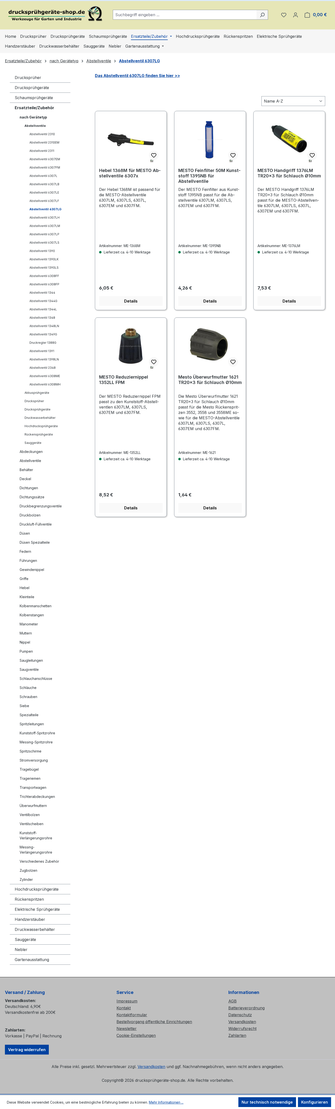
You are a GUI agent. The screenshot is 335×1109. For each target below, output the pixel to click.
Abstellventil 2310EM (44, 142)
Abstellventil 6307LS (44, 242)
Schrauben (28, 697)
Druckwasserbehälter (40, 418)
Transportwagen (33, 787)
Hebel (24, 588)
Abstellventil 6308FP (44, 284)
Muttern (26, 633)
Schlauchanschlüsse (36, 678)
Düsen (25, 533)
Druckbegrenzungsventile (41, 506)
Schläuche (28, 688)
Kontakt (123, 1007)
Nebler (21, 949)
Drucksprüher (28, 77)
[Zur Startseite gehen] (54, 14)
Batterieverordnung (246, 1007)
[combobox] (185, 15)
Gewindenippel (32, 570)
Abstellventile (35, 126)
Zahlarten (237, 1035)
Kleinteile (27, 597)
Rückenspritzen (29, 899)
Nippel (25, 642)
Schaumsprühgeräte (34, 97)
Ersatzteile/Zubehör (34, 107)
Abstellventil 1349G (43, 334)
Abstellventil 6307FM (44, 167)
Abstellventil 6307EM (44, 159)
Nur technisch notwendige (267, 1102)
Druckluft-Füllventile (36, 524)
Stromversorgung (34, 760)
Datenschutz (240, 1014)
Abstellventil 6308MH (45, 384)
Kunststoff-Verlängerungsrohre (36, 835)
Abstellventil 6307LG (45, 209)
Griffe (24, 579)
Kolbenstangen (32, 615)
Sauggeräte (33, 443)
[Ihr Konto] (295, 15)
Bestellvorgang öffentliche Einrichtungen (154, 1021)
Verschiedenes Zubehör (39, 861)
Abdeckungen (31, 451)
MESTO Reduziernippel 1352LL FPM (123, 379)
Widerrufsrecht (242, 1028)
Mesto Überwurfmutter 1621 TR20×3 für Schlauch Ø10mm (210, 379)
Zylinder (26, 879)
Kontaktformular (131, 1014)
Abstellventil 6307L (43, 176)
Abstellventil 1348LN (44, 326)
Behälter (26, 470)
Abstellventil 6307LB (44, 184)
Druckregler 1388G (42, 342)
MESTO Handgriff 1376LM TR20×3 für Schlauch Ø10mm (289, 173)
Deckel (25, 479)
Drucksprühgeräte (32, 87)
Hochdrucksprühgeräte (41, 426)
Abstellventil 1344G (43, 301)
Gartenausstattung (32, 959)
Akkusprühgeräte (37, 393)
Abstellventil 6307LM (44, 226)
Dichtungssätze (32, 497)
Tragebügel (29, 769)
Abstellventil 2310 (42, 134)
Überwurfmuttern (33, 806)
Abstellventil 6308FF (44, 276)
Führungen (28, 560)
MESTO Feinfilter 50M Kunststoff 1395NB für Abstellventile (209, 176)
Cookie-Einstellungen (136, 1035)
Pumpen (26, 651)
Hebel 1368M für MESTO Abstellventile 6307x (130, 173)
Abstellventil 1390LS (44, 267)
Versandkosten (242, 1021)
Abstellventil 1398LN (44, 359)
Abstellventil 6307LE (44, 192)
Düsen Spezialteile (35, 542)
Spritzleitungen (32, 724)
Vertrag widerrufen (27, 1049)
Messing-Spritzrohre (36, 742)
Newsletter (126, 1028)
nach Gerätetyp (33, 117)
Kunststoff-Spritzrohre (37, 733)
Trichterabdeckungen (37, 796)
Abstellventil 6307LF (44, 201)
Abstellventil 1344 (42, 292)
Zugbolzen (28, 870)
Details (131, 301)
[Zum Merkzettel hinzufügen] (154, 155)
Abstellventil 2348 (42, 368)
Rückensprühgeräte (39, 434)
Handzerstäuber (30, 919)
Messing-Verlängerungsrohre (36, 849)
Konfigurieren (314, 1102)
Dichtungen (29, 488)
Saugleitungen (31, 660)
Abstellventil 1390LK (44, 259)
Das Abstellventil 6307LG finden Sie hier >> (137, 75)
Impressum (126, 1001)
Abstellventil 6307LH (44, 217)
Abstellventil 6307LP (44, 234)
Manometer (29, 624)
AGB (232, 1001)
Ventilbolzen (30, 815)
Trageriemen (30, 778)
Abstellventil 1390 (42, 251)
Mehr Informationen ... (166, 1102)
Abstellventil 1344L (43, 309)
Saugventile (29, 669)
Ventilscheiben (31, 824)
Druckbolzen (30, 515)
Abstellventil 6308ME (44, 376)
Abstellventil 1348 (42, 317)
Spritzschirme (30, 751)
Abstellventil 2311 (41, 151)
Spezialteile (29, 715)
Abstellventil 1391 (41, 351)
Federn (25, 551)
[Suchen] (262, 15)
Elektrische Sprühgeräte (37, 909)
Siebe (24, 706)
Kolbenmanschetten (36, 606)
